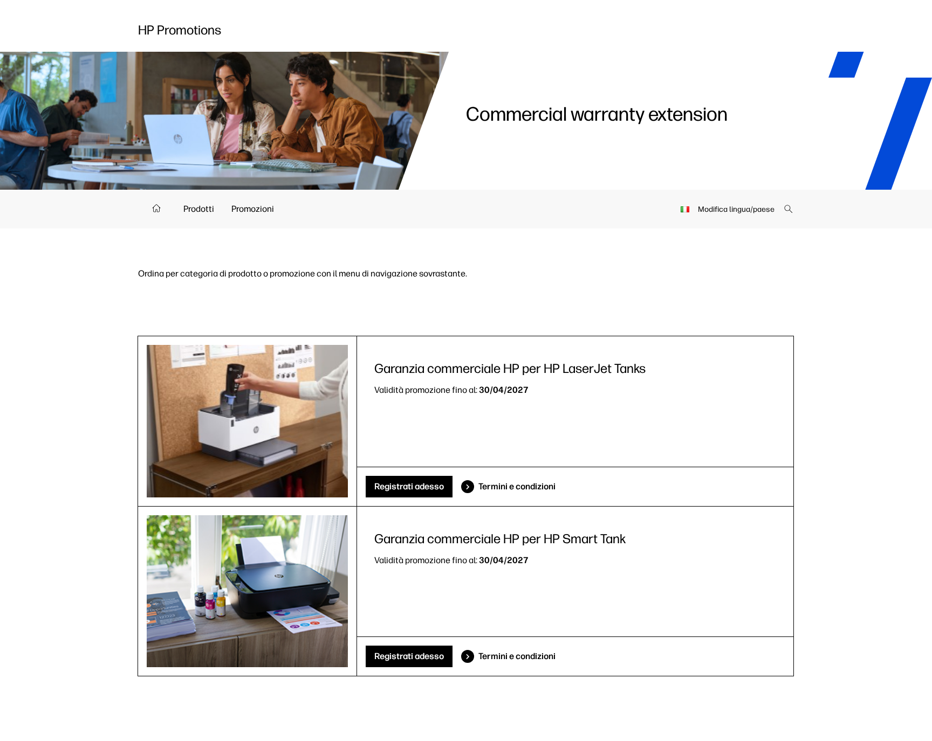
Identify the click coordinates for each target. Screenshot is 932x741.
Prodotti (198, 209)
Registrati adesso (409, 486)
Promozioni (252, 209)
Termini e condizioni (517, 486)
